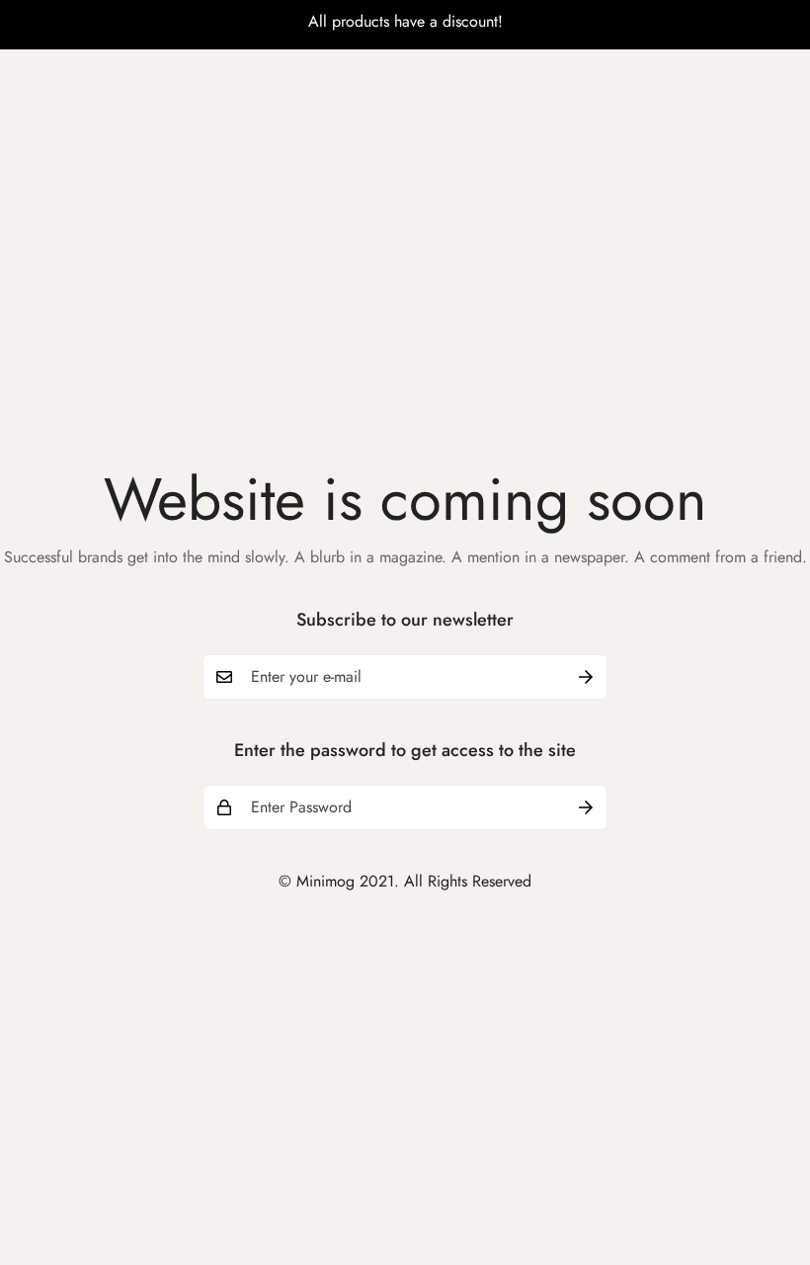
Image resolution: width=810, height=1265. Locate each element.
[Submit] (586, 677)
